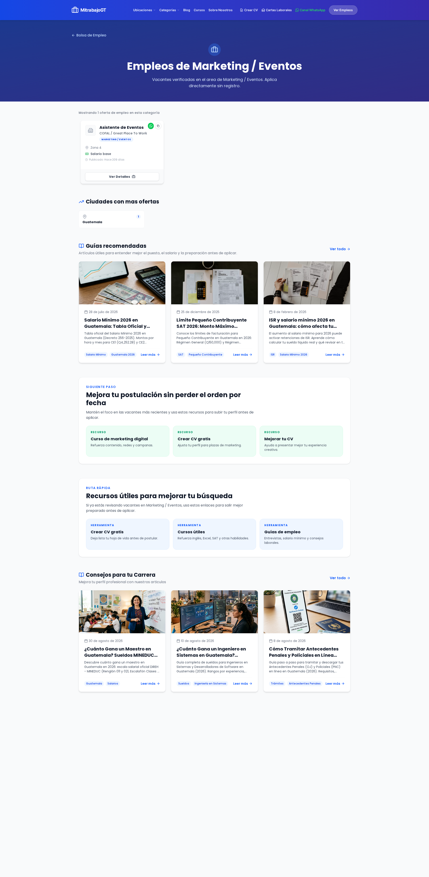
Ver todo (338, 249)
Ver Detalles (119, 176)
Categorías (167, 10)
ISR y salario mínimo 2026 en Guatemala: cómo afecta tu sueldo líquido (302, 326)
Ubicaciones (142, 10)
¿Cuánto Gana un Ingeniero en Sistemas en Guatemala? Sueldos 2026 (211, 655)
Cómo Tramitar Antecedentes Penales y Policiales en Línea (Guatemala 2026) (304, 655)
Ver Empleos (343, 10)
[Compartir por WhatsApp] (151, 126)
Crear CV (251, 10)
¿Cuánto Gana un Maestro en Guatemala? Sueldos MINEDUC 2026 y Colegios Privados (119, 655)
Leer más (148, 354)
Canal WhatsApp (312, 10)
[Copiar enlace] (158, 126)
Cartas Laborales (279, 10)
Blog (186, 10)
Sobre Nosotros (220, 10)
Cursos (199, 10)
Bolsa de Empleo (91, 35)
